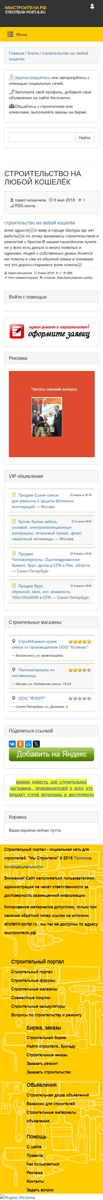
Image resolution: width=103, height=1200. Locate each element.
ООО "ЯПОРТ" (31, 698)
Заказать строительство (49, 1071)
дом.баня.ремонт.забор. (75, 277)
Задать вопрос (40, 1189)
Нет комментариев (22, 277)
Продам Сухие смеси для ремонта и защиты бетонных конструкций (43, 500)
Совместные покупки (30, 997)
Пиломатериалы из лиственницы (33, 672)
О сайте (34, 1146)
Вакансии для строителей (51, 1103)
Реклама (35, 1172)
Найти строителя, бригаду (51, 1046)
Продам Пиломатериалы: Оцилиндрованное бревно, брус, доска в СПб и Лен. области (51, 559)
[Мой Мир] (28, 744)
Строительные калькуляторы (38, 1006)
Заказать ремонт (42, 1063)
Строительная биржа (46, 1037)
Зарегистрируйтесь (32, 77)
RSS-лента (24, 205)
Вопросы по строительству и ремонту (46, 1014)
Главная (16, 53)
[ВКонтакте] (12, 744)
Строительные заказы (47, 1054)
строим (49, 277)
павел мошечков (30, 200)
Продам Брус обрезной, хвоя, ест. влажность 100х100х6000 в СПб (41, 591)
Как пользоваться (43, 1163)
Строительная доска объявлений (58, 1094)
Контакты (35, 1181)
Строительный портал (32, 971)
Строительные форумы (33, 980)
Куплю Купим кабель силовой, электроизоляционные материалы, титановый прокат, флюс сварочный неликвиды (47, 529)
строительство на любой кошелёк (39, 222)
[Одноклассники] (20, 744)
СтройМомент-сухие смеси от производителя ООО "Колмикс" (50, 644)
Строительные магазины (34, 988)
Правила (35, 1155)
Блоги (33, 53)
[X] (36, 744)
